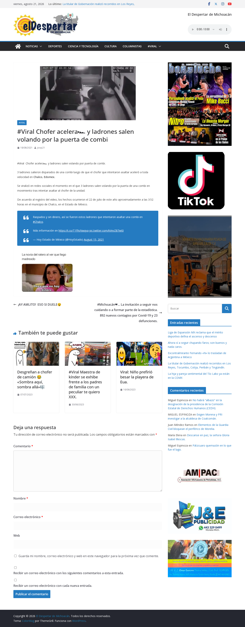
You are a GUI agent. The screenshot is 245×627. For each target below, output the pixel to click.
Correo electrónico (28, 517)
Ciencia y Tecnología (83, 46)
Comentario (23, 446)
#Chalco (38, 222)
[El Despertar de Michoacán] (18, 46)
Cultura (111, 46)
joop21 (41, 147)
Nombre (20, 498)
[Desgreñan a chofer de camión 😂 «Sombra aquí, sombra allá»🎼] (36, 344)
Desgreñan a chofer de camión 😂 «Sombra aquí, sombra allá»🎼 (34, 379)
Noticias (32, 46)
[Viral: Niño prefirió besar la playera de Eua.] (139, 344)
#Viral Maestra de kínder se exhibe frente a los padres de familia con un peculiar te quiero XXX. (85, 384)
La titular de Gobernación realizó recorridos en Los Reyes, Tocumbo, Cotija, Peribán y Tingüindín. (99, 6)
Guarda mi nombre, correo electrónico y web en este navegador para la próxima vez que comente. (89, 556)
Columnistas (132, 46)
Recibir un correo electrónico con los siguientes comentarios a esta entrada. (68, 573)
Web (16, 535)
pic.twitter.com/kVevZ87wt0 (106, 230)
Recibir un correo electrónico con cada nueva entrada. (52, 586)
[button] (40, 46)
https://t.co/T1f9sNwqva (74, 230)
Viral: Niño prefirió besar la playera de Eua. (137, 377)
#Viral (152, 46)
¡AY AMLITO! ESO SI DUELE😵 (39, 304)
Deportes (55, 46)
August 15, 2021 (94, 239)
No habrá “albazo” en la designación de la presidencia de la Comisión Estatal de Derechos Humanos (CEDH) (195, 404)
